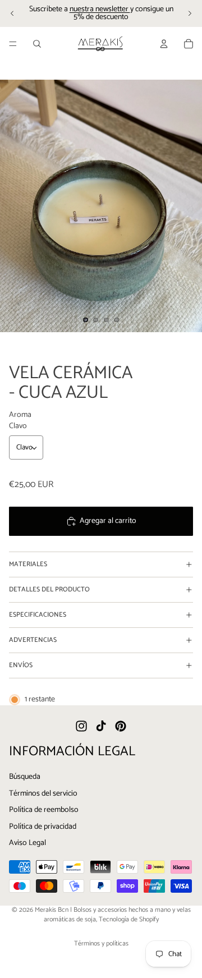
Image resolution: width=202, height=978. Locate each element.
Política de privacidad (42, 826)
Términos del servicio (43, 793)
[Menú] (13, 44)
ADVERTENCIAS (33, 640)
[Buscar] (37, 43)
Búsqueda (24, 776)
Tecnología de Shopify (129, 919)
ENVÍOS (21, 665)
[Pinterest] (120, 726)
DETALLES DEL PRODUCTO (49, 589)
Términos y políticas (101, 943)
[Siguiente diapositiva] (189, 13)
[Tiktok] (101, 726)
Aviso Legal (27, 843)
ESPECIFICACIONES (37, 614)
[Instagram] (81, 726)
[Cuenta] (164, 43)
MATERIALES (28, 564)
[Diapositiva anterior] (12, 13)
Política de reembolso (44, 810)
